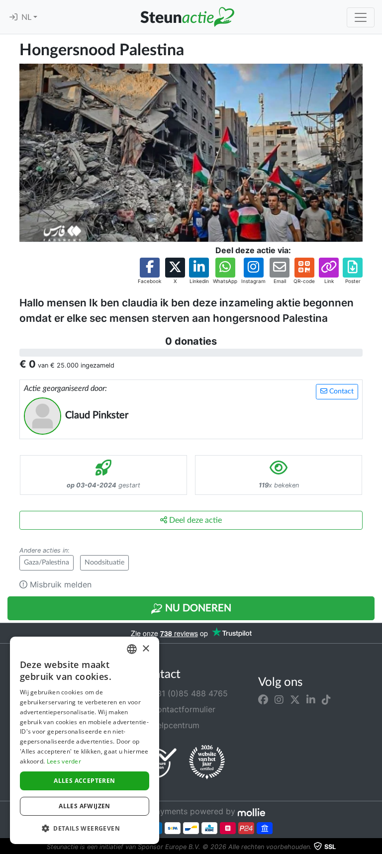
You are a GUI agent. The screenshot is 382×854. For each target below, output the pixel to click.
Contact (340, 391)
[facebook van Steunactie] (263, 699)
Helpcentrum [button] (174, 725)
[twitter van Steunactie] (295, 699)
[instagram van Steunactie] (279, 699)
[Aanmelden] (13, 17)
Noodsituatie (104, 562)
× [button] (145, 649)
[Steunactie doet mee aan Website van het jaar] (207, 762)
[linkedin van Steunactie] (310, 699)
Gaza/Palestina (46, 562)
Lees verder (64, 761)
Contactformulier (182, 709)
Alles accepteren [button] (84, 780)
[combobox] (132, 649)
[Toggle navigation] (361, 17)
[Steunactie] (187, 17)
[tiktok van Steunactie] (326, 699)
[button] (149, 271)
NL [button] (27, 17)
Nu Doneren (197, 608)
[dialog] (84, 740)
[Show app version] (375, 847)
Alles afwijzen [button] (84, 806)
